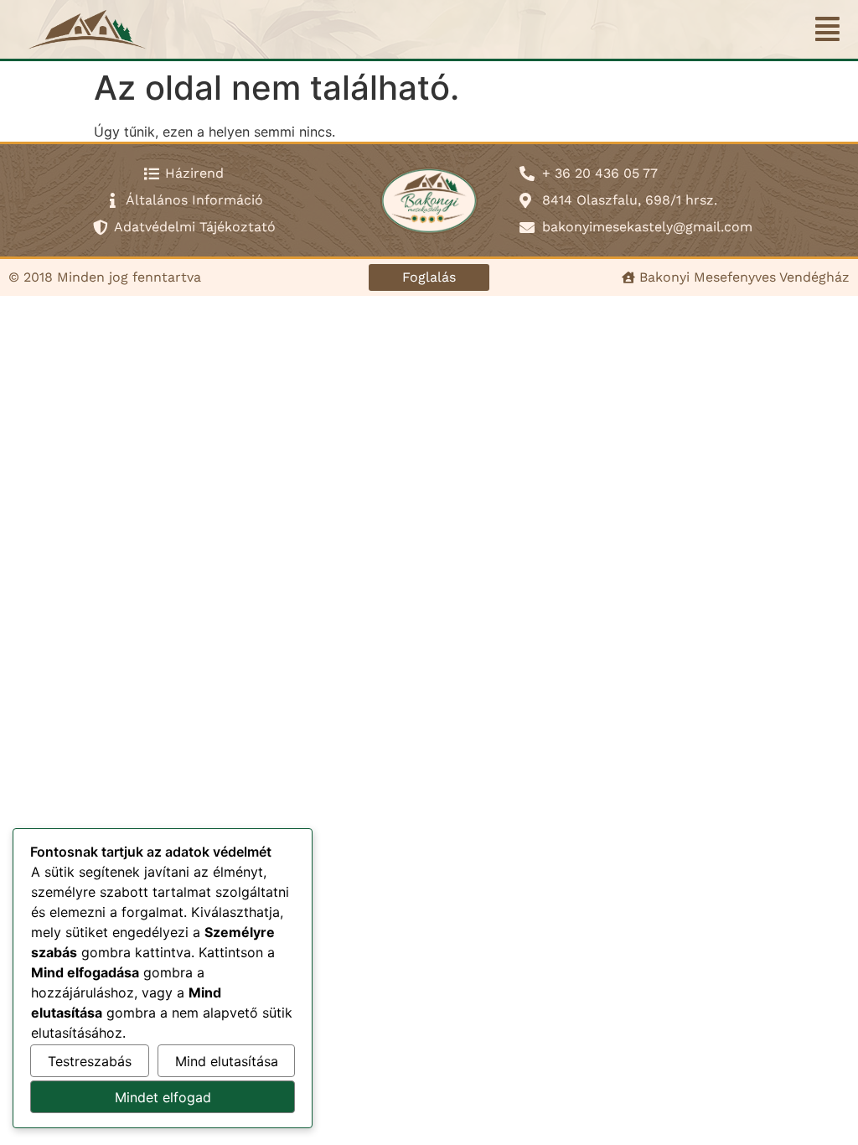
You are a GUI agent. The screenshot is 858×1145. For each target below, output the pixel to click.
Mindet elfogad (163, 1097)
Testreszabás (90, 1061)
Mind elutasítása (226, 1061)
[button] (828, 29)
